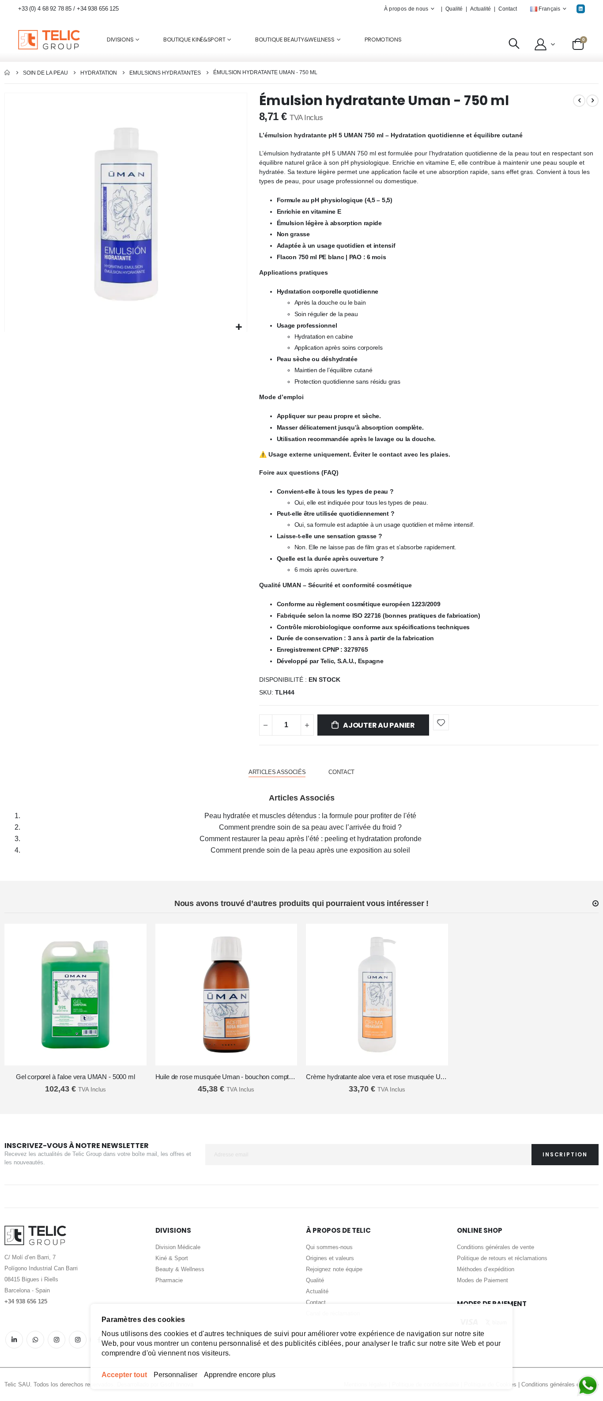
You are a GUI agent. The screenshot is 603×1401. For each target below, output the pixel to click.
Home (7, 72)
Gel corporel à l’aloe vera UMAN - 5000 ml (75, 1076)
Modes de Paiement (482, 1280)
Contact (507, 9)
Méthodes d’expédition (485, 1269)
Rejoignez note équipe (334, 1269)
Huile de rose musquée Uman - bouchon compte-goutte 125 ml (226, 1076)
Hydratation (98, 73)
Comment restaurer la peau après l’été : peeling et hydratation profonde (311, 838)
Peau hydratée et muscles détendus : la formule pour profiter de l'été (310, 815)
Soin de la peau (45, 73)
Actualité (480, 9)
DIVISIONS (120, 39)
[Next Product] (592, 100)
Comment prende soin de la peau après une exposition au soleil (310, 850)
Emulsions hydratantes (165, 73)
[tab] (277, 772)
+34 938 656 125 (98, 8)
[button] (544, 44)
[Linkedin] (581, 8)
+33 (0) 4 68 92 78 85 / (47, 8)
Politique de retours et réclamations (502, 1258)
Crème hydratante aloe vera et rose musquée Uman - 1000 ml (377, 1076)
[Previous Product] (579, 100)
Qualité (454, 9)
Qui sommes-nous (329, 1247)
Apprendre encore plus (239, 1374)
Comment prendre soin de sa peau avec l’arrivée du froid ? (310, 827)
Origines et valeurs (330, 1258)
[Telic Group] (49, 40)
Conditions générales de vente (495, 1247)
